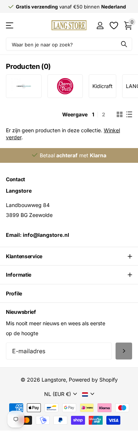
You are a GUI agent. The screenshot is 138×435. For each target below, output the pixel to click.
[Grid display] (120, 114)
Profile (14, 293)
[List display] (129, 114)
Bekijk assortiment (10, 25)
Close (69, 256)
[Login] (99, 25)
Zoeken (124, 44)
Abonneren (124, 351)
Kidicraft (102, 86)
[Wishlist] (113, 25)
